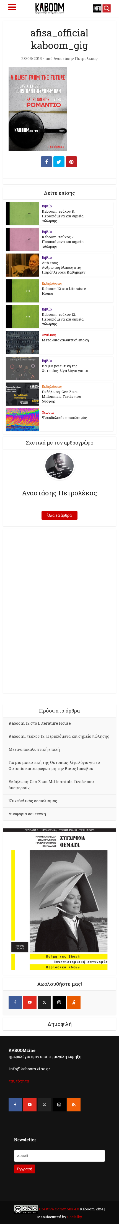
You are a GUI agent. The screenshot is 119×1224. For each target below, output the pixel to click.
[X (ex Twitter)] (44, 1002)
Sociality (74, 1216)
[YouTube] (30, 1002)
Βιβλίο (47, 206)
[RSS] (74, 1104)
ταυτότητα (19, 1081)
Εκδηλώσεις (52, 283)
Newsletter (25, 1139)
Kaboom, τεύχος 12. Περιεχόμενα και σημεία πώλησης (63, 319)
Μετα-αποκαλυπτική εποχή (65, 339)
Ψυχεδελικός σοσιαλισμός (64, 417)
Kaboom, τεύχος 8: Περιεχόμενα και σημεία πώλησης (63, 216)
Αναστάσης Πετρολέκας (75, 58)
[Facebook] (15, 1002)
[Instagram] (59, 1002)
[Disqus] (60, 610)
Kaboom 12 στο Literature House (64, 291)
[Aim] (74, 1002)
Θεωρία (48, 412)
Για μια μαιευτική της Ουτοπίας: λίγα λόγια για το (65, 368)
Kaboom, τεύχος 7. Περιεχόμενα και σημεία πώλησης (63, 241)
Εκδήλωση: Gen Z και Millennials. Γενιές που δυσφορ (61, 396)
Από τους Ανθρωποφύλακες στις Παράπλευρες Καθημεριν (63, 267)
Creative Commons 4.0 (59, 1208)
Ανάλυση (49, 334)
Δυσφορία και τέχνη (27, 813)
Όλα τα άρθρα (59, 515)
